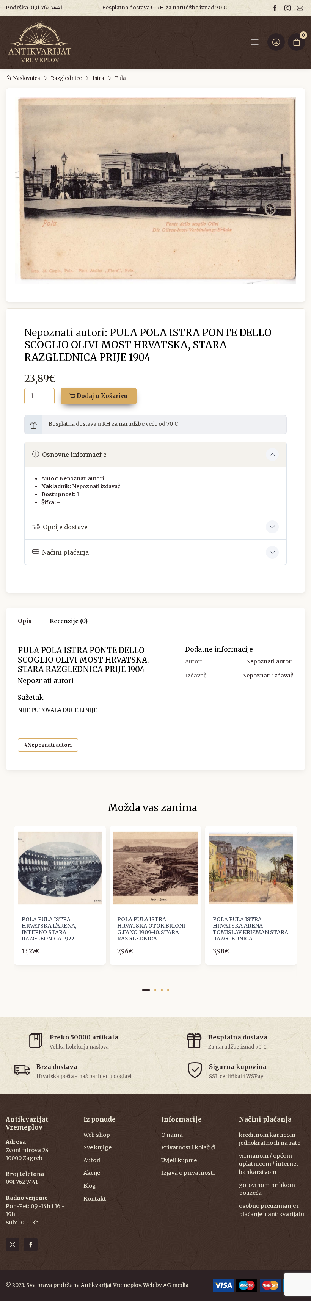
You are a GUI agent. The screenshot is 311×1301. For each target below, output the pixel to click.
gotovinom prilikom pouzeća (267, 1189)
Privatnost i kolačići (188, 1147)
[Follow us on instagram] (288, 8)
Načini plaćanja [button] (65, 552)
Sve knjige (97, 1147)
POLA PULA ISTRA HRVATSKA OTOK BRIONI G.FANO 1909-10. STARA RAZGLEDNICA (151, 929)
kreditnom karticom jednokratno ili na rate (269, 1139)
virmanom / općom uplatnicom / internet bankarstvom (268, 1164)
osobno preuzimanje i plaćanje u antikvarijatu (271, 1210)
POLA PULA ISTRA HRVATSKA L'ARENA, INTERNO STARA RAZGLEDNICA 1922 (49, 929)
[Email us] (301, 8)
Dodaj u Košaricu (101, 396)
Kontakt (94, 1198)
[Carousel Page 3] (162, 990)
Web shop (96, 1135)
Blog (89, 1185)
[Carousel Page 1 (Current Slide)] (146, 990)
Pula (120, 78)
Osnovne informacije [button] (74, 454)
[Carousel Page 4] (168, 990)
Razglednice (66, 78)
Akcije (91, 1172)
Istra (98, 78)
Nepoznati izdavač (96, 486)
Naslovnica (26, 78)
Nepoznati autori (82, 478)
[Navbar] (254, 42)
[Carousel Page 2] (155, 990)
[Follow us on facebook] (276, 8)
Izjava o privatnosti (188, 1172)
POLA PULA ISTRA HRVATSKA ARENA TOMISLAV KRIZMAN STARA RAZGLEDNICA (250, 929)
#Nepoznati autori (48, 745)
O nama (172, 1135)
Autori (92, 1160)
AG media (175, 1285)
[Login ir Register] (276, 42)
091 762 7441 (47, 7)
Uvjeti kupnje (179, 1160)
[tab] (69, 621)
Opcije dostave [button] (65, 527)
